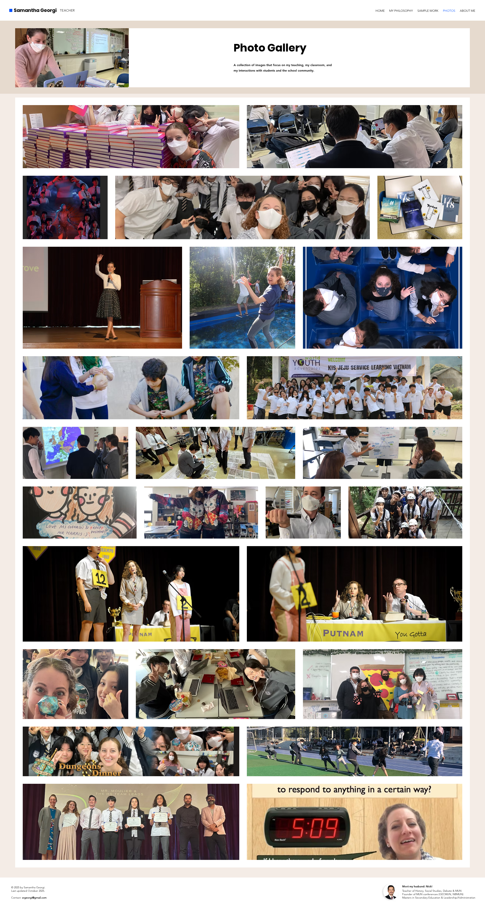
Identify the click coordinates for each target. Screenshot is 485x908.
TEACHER (67, 10)
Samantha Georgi (35, 10)
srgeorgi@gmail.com (34, 897)
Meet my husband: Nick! (417, 886)
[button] (428, 9)
